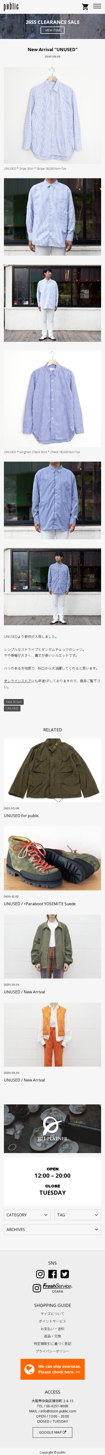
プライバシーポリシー (52, 1351)
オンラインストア (17, 681)
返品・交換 (52, 1336)
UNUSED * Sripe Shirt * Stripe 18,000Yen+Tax (35, 169)
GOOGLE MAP (51, 1432)
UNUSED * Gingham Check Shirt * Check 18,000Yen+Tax (42, 452)
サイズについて (52, 1313)
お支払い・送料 (52, 1328)
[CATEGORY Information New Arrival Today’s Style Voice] (27, 1214)
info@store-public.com (58, 1411)
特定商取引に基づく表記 (52, 1343)
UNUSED (12, 708)
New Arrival (13, 702)
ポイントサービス (52, 1321)
